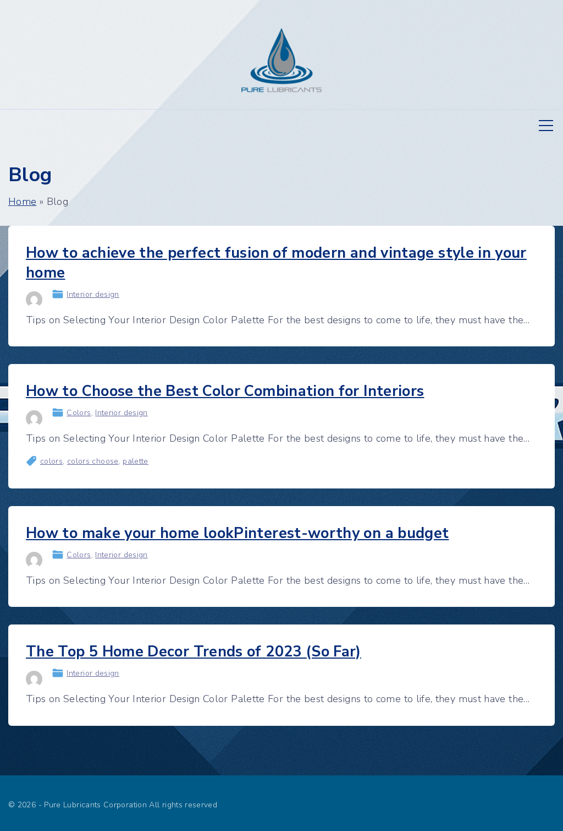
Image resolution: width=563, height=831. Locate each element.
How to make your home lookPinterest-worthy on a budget (237, 533)
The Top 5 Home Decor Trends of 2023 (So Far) (193, 652)
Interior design (93, 294)
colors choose (93, 461)
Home (22, 201)
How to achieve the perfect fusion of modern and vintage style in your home (276, 263)
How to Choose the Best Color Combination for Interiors (225, 391)
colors (51, 461)
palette (135, 461)
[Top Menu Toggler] (546, 125)
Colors (79, 413)
